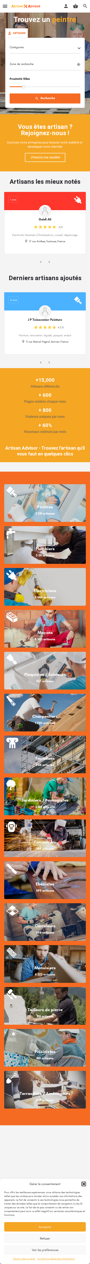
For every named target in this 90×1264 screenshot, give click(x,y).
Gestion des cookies (24, 1258)
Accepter (45, 1227)
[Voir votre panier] (75, 6)
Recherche (45, 98)
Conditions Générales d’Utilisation (56, 1258)
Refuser (45, 1238)
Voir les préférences (45, 1250)
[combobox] (45, 49)
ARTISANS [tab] (19, 33)
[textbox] (45, 49)
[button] (84, 1184)
